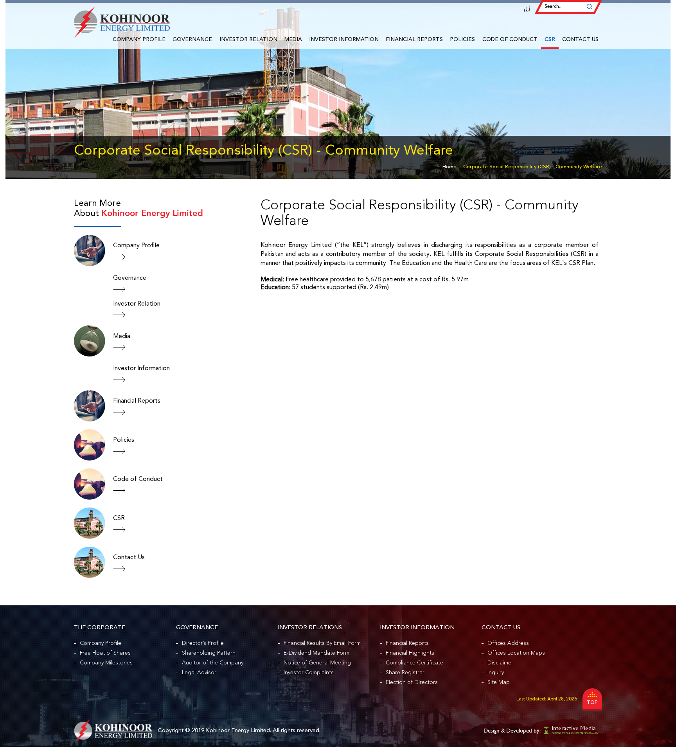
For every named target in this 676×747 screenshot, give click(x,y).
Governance (192, 39)
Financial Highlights (410, 653)
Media (293, 39)
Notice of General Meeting (317, 663)
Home (449, 166)
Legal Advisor (199, 672)
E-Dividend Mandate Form (316, 653)
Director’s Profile (203, 643)
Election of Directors (412, 682)
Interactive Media (574, 728)
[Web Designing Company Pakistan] (547, 730)
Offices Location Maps (516, 653)
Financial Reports (414, 39)
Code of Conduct (510, 39)
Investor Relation (248, 39)
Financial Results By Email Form (322, 643)
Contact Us (580, 39)
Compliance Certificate (414, 663)
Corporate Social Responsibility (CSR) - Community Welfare (532, 166)
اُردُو (527, 10)
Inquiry (495, 672)
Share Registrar (405, 672)
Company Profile (139, 39)
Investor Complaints (309, 672)
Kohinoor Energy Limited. (238, 731)
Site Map (498, 682)
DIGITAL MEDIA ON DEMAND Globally (575, 733)
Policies (462, 39)
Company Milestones (106, 663)
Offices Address (508, 643)
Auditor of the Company (212, 663)
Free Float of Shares (105, 653)
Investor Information (344, 39)
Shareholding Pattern (209, 653)
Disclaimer (500, 663)
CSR (550, 39)
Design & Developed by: (512, 730)
